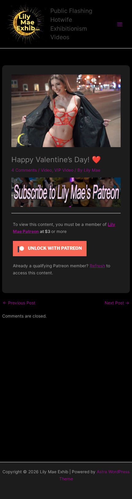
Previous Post (19, 303)
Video (46, 170)
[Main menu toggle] (120, 24)
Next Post (117, 303)
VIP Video (63, 170)
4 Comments (24, 170)
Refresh (97, 265)
